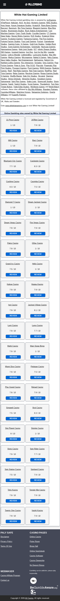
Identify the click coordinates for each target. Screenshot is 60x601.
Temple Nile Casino (37, 490)
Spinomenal (5, 81)
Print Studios (6, 68)
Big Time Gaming (25, 28)
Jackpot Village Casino (37, 305)
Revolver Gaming (32, 73)
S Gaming (5, 76)
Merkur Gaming (14, 57)
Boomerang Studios (16, 31)
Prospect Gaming (19, 68)
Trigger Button (6, 87)
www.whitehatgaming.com (15, 106)
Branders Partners (50, 89)
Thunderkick (45, 84)
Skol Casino (37, 408)
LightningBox (26, 55)
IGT (35, 49)
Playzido (39, 65)
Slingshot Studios (29, 79)
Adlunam (14, 23)
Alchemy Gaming (38, 23)
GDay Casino (37, 243)
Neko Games (52, 57)
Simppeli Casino (12, 408)
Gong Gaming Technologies (19, 47)
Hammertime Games (9, 49)
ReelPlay (48, 71)
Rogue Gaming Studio (49, 73)
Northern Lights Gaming (10, 63)
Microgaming (27, 57)
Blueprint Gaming (40, 28)
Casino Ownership (37, 560)
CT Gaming (51, 33)
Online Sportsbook (37, 551)
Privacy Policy (6, 541)
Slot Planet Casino (12, 428)
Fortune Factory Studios (10, 41)
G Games (25, 44)
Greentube (36, 47)
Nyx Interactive (27, 63)
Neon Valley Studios (9, 60)
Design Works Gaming (20, 36)
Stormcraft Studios (45, 81)
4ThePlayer (5, 23)
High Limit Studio (26, 49)
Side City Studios (30, 76)
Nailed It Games (39, 57)
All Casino (29, 598)
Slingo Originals (14, 79)
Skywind (41, 76)
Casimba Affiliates (8, 92)
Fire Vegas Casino (37, 223)
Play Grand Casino (12, 387)
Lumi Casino (13, 325)
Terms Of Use (6, 546)
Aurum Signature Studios (21, 25)
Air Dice (27, 23)
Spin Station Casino (13, 469)
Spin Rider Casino (37, 449)
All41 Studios (51, 23)
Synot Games (33, 84)
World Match (54, 87)
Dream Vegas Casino (12, 223)
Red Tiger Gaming (36, 71)
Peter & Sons (19, 65)
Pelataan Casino (37, 367)
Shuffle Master (16, 76)
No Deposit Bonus (37, 565)
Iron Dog (29, 52)
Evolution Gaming (15, 39)
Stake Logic (31, 81)
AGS (21, 23)
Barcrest (4, 28)
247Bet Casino (37, 120)
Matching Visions (24, 92)
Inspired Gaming (18, 52)
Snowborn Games (44, 79)
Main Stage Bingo (37, 346)
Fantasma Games (31, 39)
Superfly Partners (19, 95)
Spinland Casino (37, 469)
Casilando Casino (37, 161)
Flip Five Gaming (46, 39)
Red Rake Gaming (20, 71)
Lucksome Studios (40, 55)
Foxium (40, 41)
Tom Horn (55, 84)
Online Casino (35, 537)
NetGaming (38, 60)
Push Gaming (33, 68)
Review (13, 131)
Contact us (5, 580)
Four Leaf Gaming (28, 41)
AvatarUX (36, 25)
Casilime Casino (12, 181)
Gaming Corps (14, 44)
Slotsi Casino (12, 449)
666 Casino (12, 140)
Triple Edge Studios (21, 87)
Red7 (10, 71)
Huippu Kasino (37, 284)
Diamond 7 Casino (12, 202)
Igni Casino (12, 305)
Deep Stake (5, 36)
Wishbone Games (37, 87)
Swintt (10, 84)
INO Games (5, 52)
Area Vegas (5, 25)
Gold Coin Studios (37, 44)
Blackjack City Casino (13, 161)
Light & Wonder (14, 55)
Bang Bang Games (49, 25)
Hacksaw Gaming (48, 47)
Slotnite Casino (37, 428)
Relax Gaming (18, 73)
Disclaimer (5, 537)
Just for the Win (40, 52)
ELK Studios (36, 36)
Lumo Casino (37, 325)
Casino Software (36, 556)
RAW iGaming (45, 68)
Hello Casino (37, 264)
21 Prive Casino (12, 120)
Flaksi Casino (12, 243)
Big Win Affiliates (35, 89)
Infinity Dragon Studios (47, 49)
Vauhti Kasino (37, 510)
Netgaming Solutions (40, 92)
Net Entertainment (25, 60)
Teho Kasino (13, 490)
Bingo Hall (34, 546)
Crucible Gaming (39, 33)
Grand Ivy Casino (13, 264)
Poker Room (35, 541)
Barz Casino (37, 140)
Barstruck (13, 28)
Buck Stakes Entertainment (36, 31)
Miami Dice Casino (12, 367)
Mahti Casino (12, 346)
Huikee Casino (13, 284)
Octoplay (38, 63)
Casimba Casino (37, 181)
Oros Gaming (48, 63)
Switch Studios (20, 84)
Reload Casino (37, 387)
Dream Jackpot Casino (37, 202)
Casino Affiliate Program (10, 575)
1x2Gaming (51, 20)
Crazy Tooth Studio (23, 33)
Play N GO (30, 65)
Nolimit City (48, 60)
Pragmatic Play (50, 65)
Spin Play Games (18, 81)
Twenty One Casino (13, 510)
